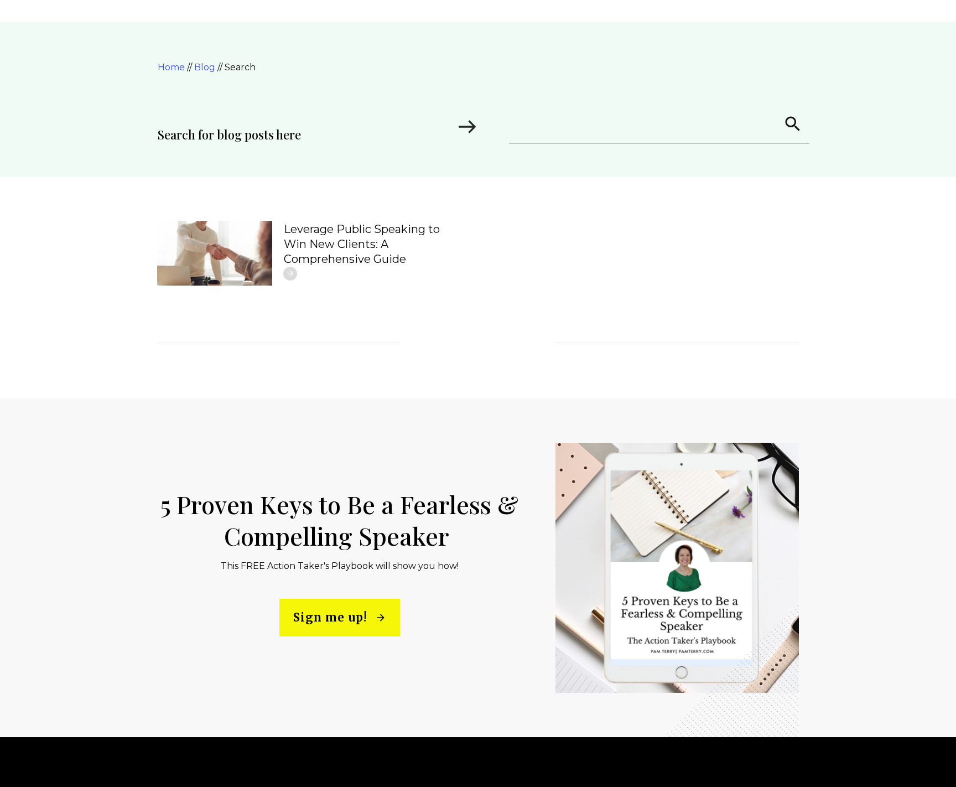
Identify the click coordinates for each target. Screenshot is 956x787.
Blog (205, 67)
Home (172, 67)
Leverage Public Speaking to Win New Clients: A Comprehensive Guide (362, 244)
